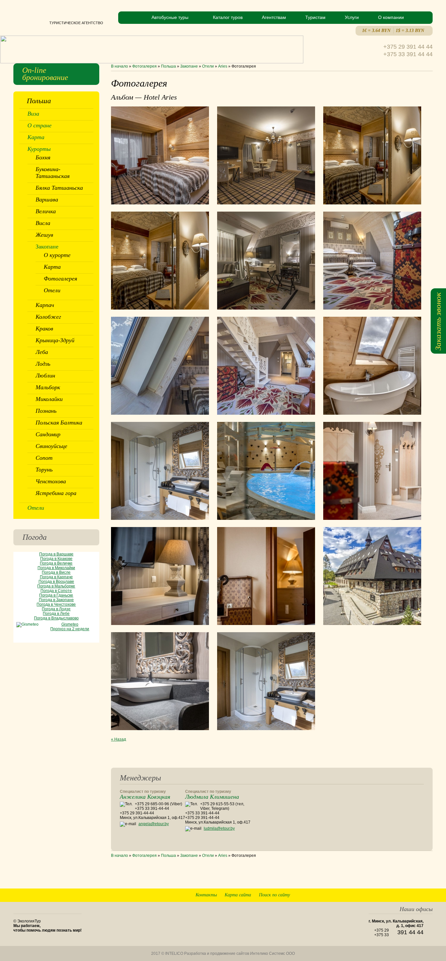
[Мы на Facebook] (405, 881)
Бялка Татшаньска (59, 187)
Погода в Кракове (56, 558)
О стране (39, 125)
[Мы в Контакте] (416, 881)
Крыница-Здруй (55, 340)
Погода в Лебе (56, 613)
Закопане (189, 66)
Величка (46, 211)
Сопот (44, 458)
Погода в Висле (56, 572)
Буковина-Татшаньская (53, 172)
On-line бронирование (45, 74)
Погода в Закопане (56, 600)
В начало (119, 66)
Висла (43, 223)
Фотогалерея (144, 66)
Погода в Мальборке (56, 586)
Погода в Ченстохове (56, 604)
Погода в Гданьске (56, 595)
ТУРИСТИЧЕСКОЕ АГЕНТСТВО (58, 23)
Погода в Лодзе (56, 609)
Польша (168, 66)
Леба (42, 352)
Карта (35, 137)
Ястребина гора (56, 493)
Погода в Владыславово (56, 618)
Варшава (47, 199)
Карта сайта (238, 894)
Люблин (45, 375)
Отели (208, 66)
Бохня (43, 157)
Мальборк (48, 387)
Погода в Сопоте (56, 590)
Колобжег (48, 316)
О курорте (57, 255)
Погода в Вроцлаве (56, 581)
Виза (33, 113)
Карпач (45, 305)
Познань (46, 411)
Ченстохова (51, 481)
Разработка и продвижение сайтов (216, 953)
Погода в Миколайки (56, 568)
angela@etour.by (153, 824)
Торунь (44, 469)
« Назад (118, 739)
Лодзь (43, 363)
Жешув (44, 235)
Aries (222, 66)
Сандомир (48, 434)
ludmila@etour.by (219, 828)
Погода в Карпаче (56, 577)
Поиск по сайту (274, 894)
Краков (44, 328)
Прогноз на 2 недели (69, 629)
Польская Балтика (59, 422)
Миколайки (49, 399)
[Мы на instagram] (428, 881)
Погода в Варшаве (56, 554)
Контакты (206, 894)
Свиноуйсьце (51, 446)
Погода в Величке (56, 563)
